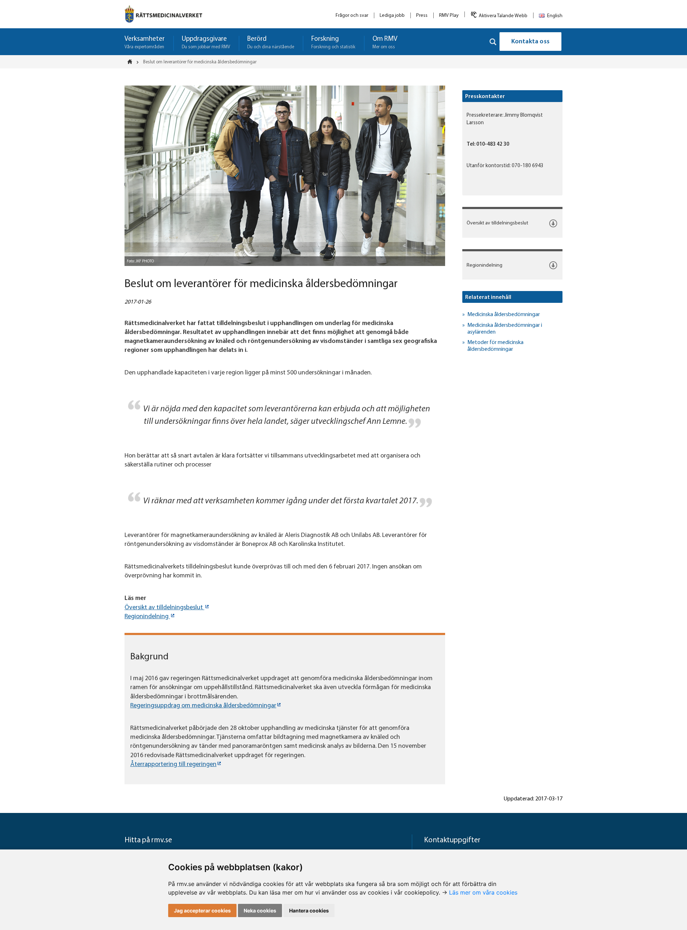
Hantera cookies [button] (309, 910)
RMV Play (449, 15)
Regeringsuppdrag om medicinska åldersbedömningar (203, 706)
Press (422, 15)
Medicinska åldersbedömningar (503, 315)
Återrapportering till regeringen (173, 764)
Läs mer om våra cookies (483, 892)
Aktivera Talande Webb (503, 16)
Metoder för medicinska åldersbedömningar (495, 346)
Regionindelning (147, 617)
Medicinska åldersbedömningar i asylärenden (504, 329)
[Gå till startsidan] (163, 14)
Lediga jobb (392, 15)
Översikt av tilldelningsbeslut (164, 608)
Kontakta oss (530, 42)
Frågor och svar (352, 15)
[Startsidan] (132, 61)
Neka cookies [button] (260, 910)
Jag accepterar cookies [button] (202, 910)
